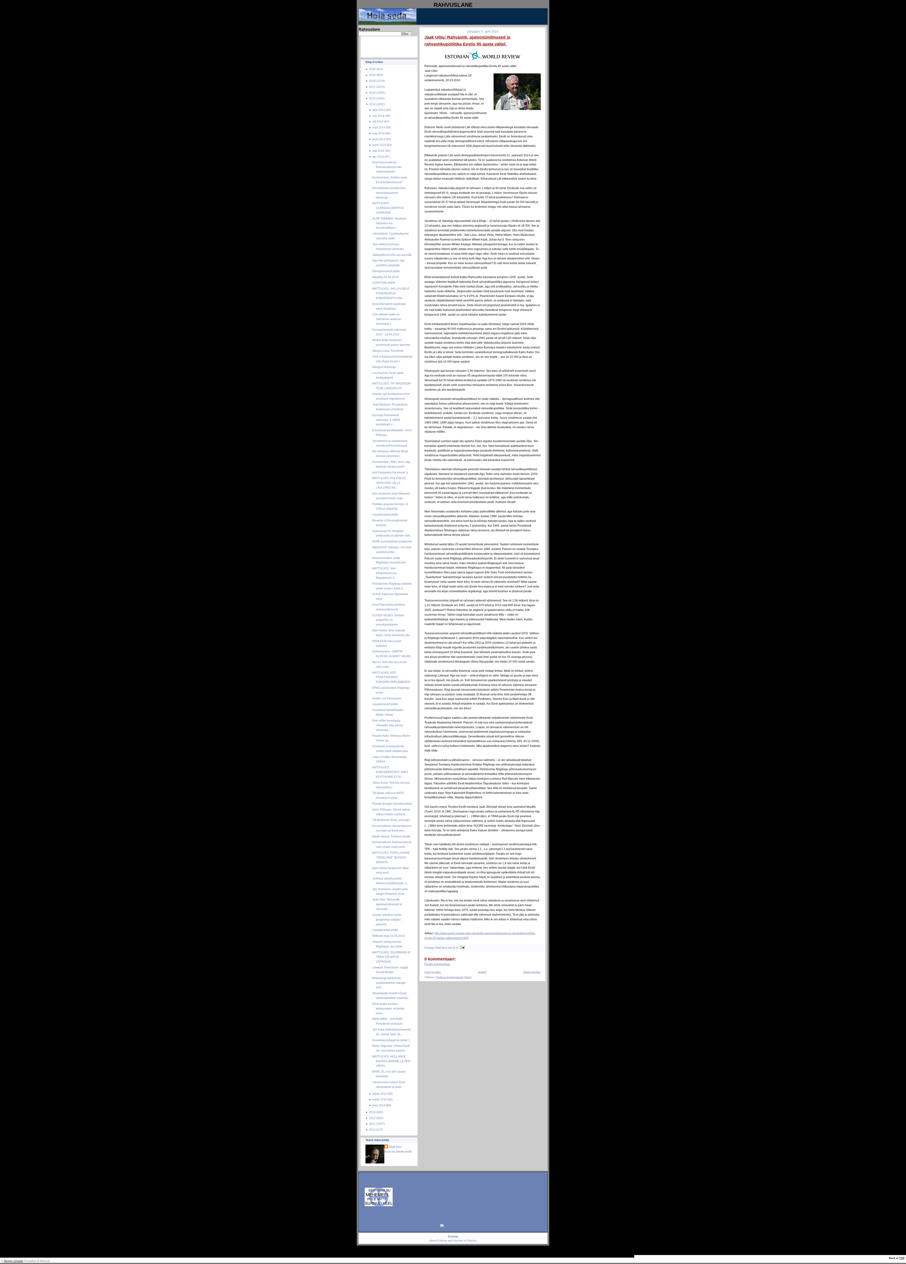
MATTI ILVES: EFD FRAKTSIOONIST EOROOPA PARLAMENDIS (391, 677)
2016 (372, 92)
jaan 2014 (378, 1105)
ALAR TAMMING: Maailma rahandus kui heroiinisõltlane (389, 223)
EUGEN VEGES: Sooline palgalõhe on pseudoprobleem (388, 620)
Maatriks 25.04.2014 (385, 277)
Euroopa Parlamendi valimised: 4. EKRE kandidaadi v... (386, 420)
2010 (372, 1129)
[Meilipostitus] (462, 947)
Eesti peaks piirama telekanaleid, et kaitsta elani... (388, 1008)
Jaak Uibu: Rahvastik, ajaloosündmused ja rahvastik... (387, 904)
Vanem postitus (532, 972)
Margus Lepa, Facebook (387, 350)
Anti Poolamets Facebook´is (390, 472)
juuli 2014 (378, 139)
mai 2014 (378, 150)
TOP (902, 1258)
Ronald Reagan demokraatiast (392, 803)
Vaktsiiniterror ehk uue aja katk (391, 254)
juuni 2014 (379, 144)
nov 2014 (378, 115)
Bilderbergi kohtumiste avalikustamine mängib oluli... (389, 983)
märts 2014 (379, 1093)
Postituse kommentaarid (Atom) (454, 977)
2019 (372, 74)
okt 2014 (377, 121)
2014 (372, 104)
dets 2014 (378, 109)
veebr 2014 (379, 1099)
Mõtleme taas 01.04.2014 (388, 935)
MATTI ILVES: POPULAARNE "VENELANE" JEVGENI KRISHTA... (391, 857)
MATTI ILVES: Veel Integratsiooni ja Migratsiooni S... (384, 573)
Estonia (442, 1240)
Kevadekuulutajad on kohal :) (391, 1040)
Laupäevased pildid (385, 514)
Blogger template (13, 1261)
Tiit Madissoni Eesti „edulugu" (391, 819)
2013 (372, 1112)
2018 (372, 80)
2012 (372, 1118)
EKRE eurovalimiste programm (392, 541)
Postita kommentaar (437, 964)
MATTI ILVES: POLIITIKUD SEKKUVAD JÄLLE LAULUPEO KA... (389, 483)
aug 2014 (378, 133)
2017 (372, 86)
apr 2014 (378, 156)
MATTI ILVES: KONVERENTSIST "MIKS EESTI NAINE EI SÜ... (390, 772)
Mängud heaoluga (384, 366)
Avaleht (482, 972)
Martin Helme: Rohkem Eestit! (391, 836)
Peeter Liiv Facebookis (387, 698)
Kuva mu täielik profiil (398, 1151)
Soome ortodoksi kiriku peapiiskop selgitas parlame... (387, 919)
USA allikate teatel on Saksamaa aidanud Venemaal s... (386, 319)
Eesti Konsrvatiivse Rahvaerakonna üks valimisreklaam (387, 167)
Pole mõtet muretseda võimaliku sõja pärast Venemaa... (387, 725)
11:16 (455, 947)
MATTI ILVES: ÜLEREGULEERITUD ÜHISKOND (388, 208)
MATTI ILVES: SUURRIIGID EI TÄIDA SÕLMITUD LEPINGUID (391, 957)
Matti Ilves (395, 1146)
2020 (372, 69)
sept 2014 (378, 127)
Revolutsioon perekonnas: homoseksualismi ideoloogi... (389, 192)
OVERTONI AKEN (383, 282)
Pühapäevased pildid (386, 271)
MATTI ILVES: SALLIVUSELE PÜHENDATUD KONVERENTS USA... (390, 293)
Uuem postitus (432, 972)
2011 (372, 1123)
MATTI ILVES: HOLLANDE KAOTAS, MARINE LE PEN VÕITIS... (391, 1061)
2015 (372, 98)
